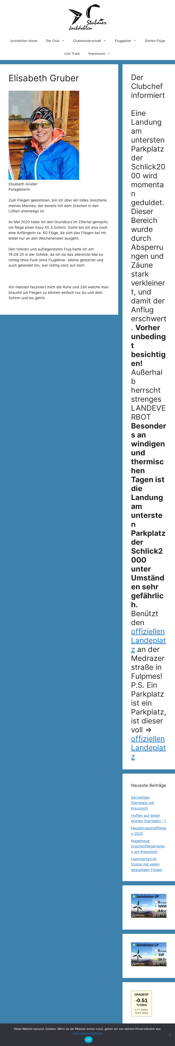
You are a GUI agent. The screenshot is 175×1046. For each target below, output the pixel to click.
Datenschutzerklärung (87, 1033)
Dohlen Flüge (155, 41)
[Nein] (170, 1035)
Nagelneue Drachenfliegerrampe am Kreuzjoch (148, 846)
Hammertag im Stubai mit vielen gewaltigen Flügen (146, 864)
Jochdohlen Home (23, 41)
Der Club (52, 41)
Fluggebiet (123, 41)
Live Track (72, 53)
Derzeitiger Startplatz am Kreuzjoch (142, 802)
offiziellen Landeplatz (148, 640)
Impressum (96, 53)
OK (89, 1039)
